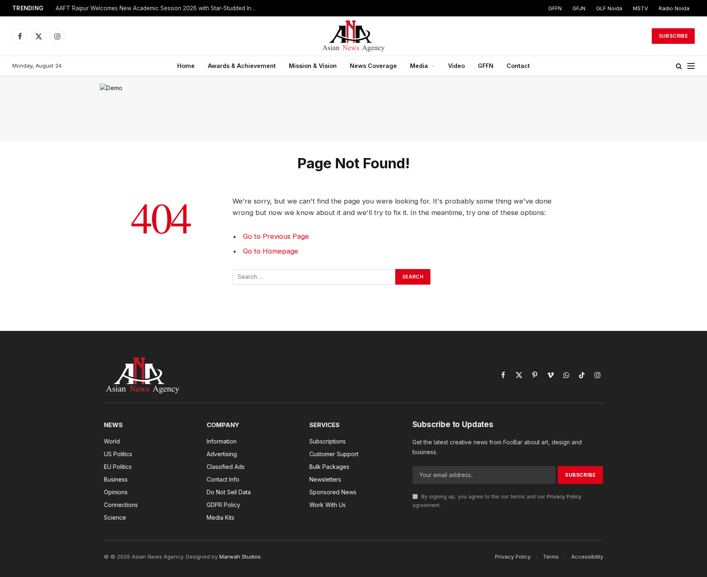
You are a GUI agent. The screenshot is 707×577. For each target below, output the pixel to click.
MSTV (640, 8)
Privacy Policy (564, 496)
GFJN (578, 8)
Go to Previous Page (276, 236)
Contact (518, 65)
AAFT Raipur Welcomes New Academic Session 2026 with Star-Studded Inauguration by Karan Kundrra (158, 8)
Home (186, 65)
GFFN (555, 8)
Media (419, 65)
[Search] (679, 66)
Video (456, 65)
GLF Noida (609, 8)
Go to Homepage (270, 251)
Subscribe (673, 36)
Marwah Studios (240, 556)
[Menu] (691, 66)
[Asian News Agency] (353, 36)
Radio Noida (674, 8)
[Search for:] (314, 277)
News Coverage (373, 65)
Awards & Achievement (242, 65)
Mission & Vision (313, 65)
